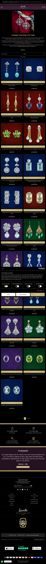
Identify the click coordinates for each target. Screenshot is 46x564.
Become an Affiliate (34, 503)
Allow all (37, 294)
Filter (5, 54)
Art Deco (32, 46)
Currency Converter (34, 495)
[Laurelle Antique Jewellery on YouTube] (22, 489)
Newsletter (12, 497)
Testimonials (11, 499)
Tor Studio (25, 562)
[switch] (17, 286)
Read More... (23, 49)
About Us (11, 494)
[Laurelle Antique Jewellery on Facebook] (20, 489)
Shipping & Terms (11, 495)
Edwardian (20, 46)
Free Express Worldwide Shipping (32, 535)
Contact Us (12, 505)
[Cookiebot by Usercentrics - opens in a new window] (39, 269)
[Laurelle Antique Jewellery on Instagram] (17, 489)
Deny (8, 294)
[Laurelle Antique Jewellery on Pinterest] (25, 489)
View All (28, 418)
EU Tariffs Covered (12, 535)
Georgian (23, 46)
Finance (11, 503)
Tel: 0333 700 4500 (34, 499)
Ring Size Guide (12, 501)
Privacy (34, 494)
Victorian (27, 46)
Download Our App (34, 501)
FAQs (34, 497)
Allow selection (23, 294)
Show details (39, 290)
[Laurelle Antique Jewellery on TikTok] (27, 489)
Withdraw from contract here (39, 539)
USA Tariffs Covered (21, 535)
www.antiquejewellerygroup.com (23, 482)
